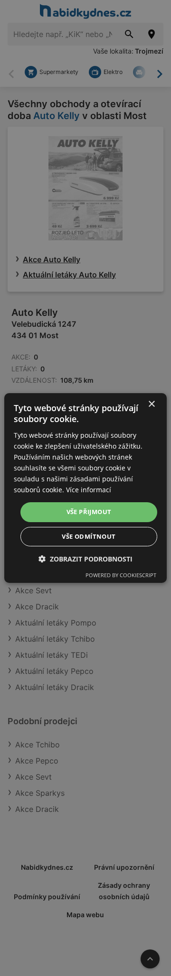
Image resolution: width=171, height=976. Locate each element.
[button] (85, 558)
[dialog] (85, 488)
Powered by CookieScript (121, 575)
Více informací (88, 489)
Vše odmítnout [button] (88, 536)
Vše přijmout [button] (89, 511)
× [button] (151, 404)
